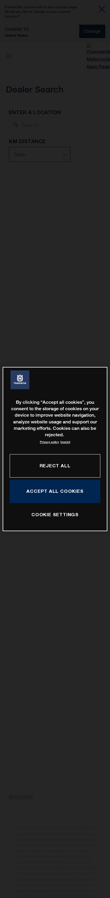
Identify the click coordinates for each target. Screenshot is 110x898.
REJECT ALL (55, 465)
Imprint (65, 442)
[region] (55, 449)
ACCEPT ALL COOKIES (54, 491)
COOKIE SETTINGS (55, 514)
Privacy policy (49, 442)
